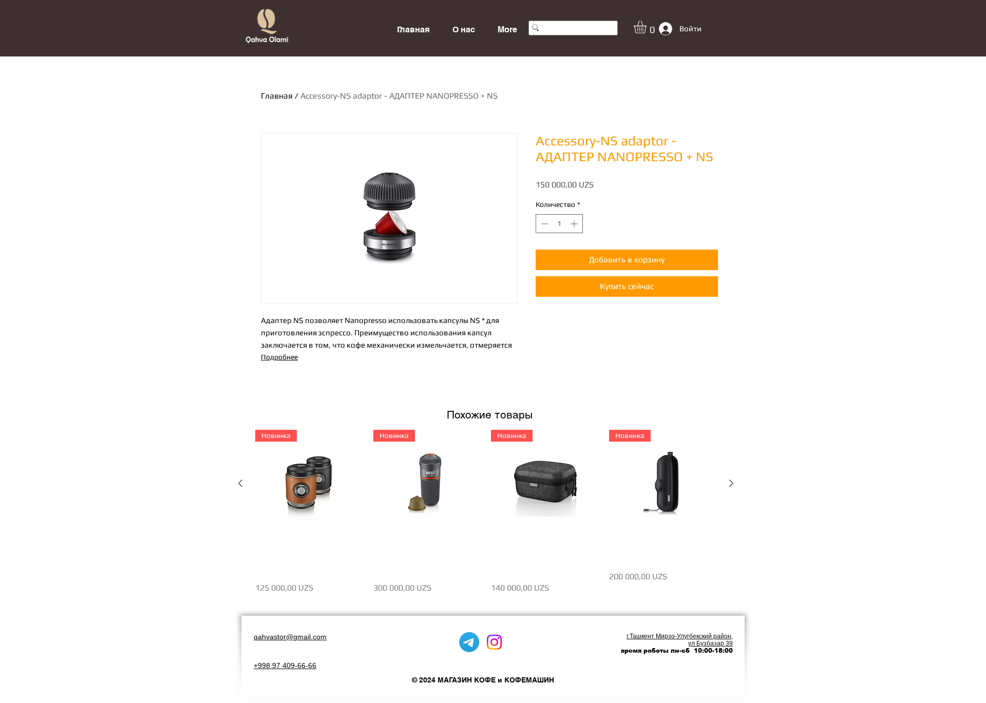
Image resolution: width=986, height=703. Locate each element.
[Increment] (574, 224)
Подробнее (279, 357)
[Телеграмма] (469, 642)
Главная (277, 96)
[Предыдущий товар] (240, 483)
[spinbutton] (559, 224)
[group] (485, 517)
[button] (647, 27)
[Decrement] (543, 224)
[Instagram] (494, 642)
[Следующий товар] (731, 483)
